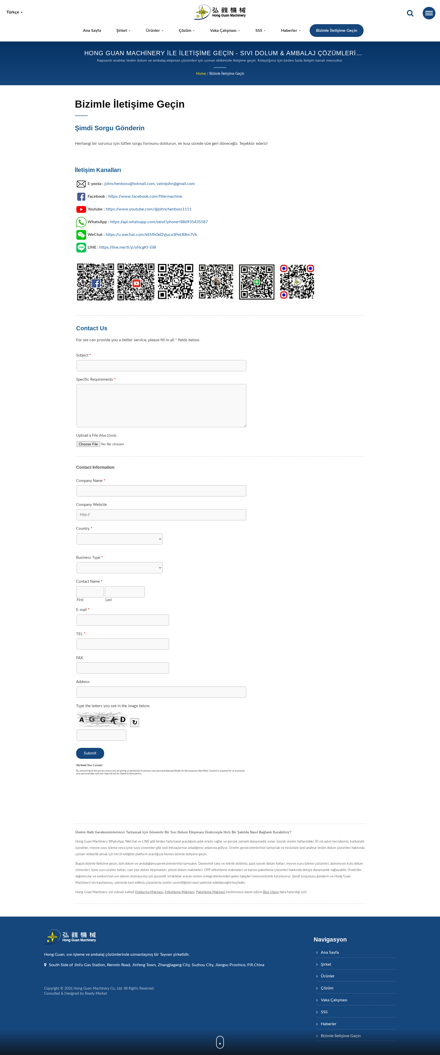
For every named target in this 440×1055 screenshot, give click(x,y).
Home (201, 74)
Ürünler (153, 30)
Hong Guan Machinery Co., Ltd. (98, 988)
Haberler (289, 30)
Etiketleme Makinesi (180, 892)
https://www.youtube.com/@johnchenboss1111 (148, 209)
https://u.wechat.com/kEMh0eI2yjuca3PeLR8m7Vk (151, 235)
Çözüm (185, 30)
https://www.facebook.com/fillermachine (145, 196)
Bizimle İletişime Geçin (336, 30)
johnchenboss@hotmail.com (129, 184)
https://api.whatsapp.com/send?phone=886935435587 (159, 222)
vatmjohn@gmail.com (176, 184)
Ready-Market (96, 993)
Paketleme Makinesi (210, 892)
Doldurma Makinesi (149, 892)
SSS (259, 30)
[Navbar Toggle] (429, 13)
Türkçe (13, 12)
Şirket (122, 30)
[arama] (410, 13)
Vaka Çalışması (224, 30)
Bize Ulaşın (271, 892)
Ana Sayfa (92, 30)
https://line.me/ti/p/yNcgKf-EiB (127, 247)
